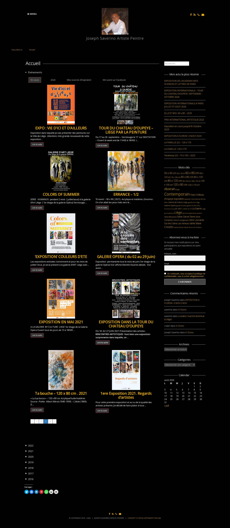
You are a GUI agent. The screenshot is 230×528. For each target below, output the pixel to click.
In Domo (182, 309)
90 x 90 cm (186, 181)
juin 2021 (178, 208)
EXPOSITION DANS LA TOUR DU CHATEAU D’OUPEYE (126, 324)
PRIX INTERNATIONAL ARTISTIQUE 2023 (184, 119)
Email (166, 263)
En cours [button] (35, 79)
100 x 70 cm (195, 181)
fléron (166, 202)
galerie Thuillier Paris (193, 206)
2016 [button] (30, 479)
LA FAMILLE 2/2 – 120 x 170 (177, 142)
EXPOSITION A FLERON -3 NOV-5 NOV (183, 135)
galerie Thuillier (181, 206)
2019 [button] (30, 462)
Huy (172, 209)
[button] (45, 80)
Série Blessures (170, 217)
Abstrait (169, 189)
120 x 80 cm (180, 184)
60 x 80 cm (192, 173)
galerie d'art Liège (194, 202)
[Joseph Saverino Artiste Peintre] (115, 33)
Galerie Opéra (170, 205)
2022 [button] (30, 445)
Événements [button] (35, 72)
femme (203, 199)
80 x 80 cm (187, 176)
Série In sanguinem (181, 220)
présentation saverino (195, 213)
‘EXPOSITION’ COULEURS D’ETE (61, 256)
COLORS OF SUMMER (61, 194)
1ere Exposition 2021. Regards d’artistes (125, 395)
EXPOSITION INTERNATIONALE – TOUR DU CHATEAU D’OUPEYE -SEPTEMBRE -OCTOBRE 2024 (183, 93)
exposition (179, 198)
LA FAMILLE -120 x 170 (175, 148)
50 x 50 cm (170, 173)
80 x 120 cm (175, 180)
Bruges (177, 189)
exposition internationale (192, 199)
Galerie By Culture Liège (178, 202)
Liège (178, 212)
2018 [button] (30, 467)
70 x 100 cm (175, 177)
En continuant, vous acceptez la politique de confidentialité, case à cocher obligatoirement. (184, 274)
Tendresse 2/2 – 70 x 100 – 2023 (179, 155)
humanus (167, 209)
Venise (186, 227)
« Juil (166, 405)
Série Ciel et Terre (186, 216)
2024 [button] (53, 79)
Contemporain (177, 194)
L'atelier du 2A (186, 209)
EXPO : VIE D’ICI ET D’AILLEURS (61, 127)
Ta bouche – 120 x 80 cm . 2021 (61, 393)
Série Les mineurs (180, 223)
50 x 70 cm (181, 173)
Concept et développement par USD (144, 518)
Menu (33, 14)
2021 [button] (30, 451)
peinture (185, 213)
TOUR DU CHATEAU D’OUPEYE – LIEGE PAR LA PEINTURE (126, 130)
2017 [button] (30, 473)
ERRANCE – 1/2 (126, 194)
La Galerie (197, 208)
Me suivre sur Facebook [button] (114, 79)
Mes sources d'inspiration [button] (79, 79)
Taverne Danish (179, 227)
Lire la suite (37, 144)
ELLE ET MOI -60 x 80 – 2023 (178, 113)
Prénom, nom (170, 253)
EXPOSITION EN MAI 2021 (61, 321)
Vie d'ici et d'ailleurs (195, 227)
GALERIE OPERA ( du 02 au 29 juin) (126, 256)
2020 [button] (30, 456)
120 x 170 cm (194, 184)
